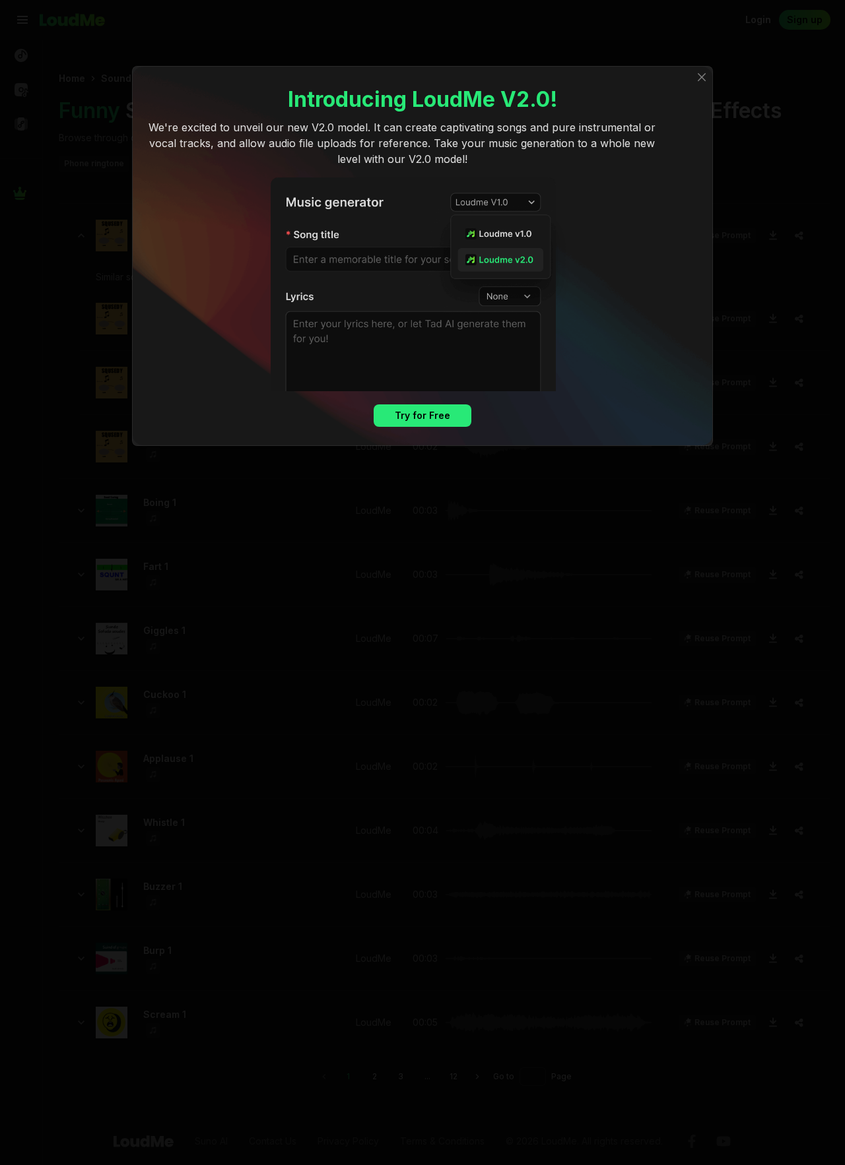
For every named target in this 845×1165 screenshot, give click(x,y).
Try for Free (422, 415)
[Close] (702, 77)
